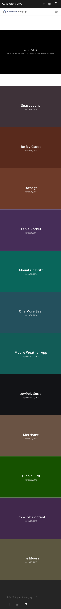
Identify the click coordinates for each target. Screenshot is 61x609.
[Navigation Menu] (56, 11)
